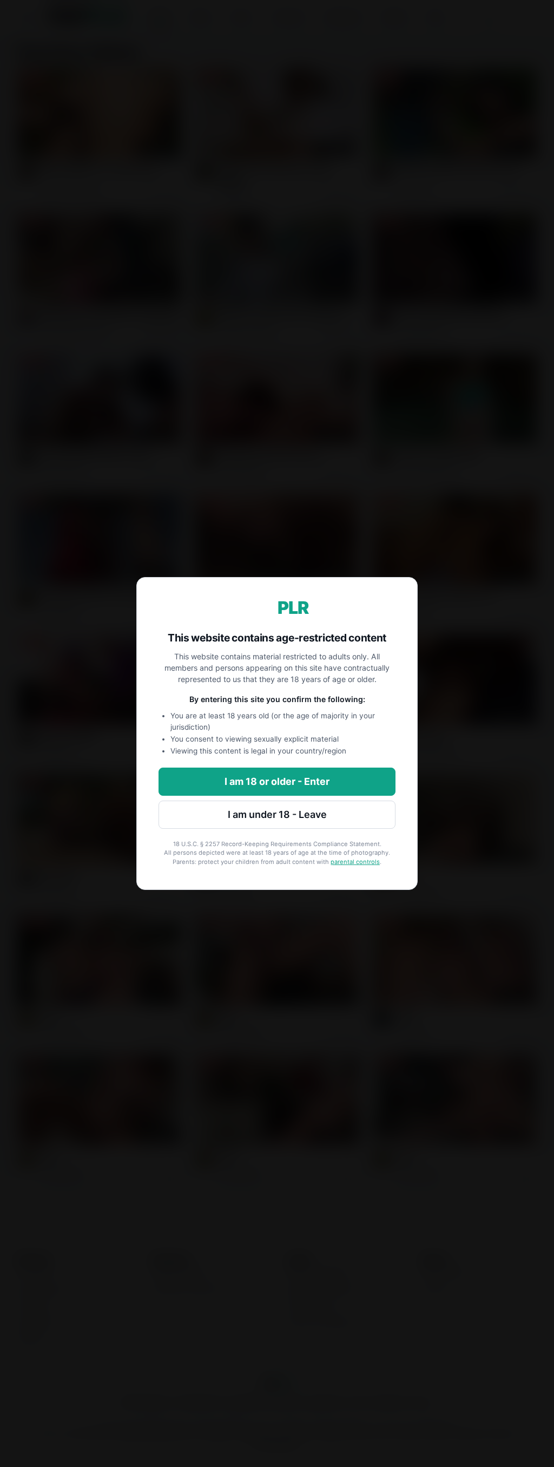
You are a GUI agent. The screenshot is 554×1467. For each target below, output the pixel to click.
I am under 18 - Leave (277, 814)
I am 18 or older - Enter (277, 781)
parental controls (355, 862)
